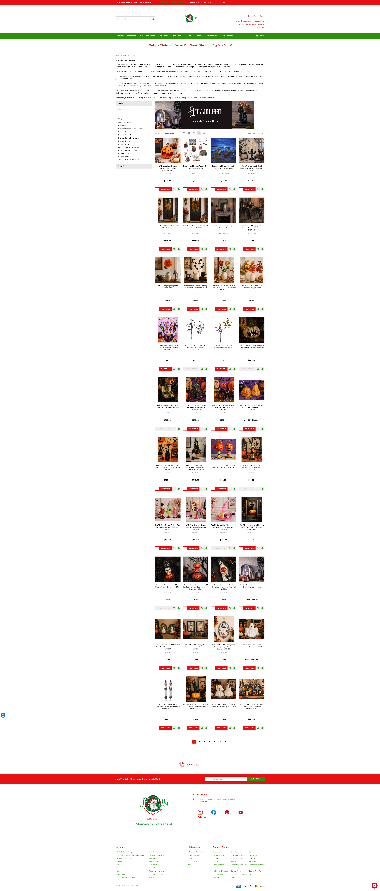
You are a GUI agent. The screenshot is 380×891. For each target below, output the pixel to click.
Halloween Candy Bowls (126, 132)
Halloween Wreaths (124, 156)
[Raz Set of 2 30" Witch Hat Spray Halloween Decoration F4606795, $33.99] (196, 270)
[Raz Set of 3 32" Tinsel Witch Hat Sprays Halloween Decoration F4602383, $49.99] (168, 330)
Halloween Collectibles (125, 135)
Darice (251, 852)
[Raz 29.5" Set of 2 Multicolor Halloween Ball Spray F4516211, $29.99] (223, 330)
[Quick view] (174, 189)
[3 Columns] (194, 133)
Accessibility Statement (247, 24)
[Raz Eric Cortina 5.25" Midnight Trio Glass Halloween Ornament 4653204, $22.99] (168, 569)
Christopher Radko (237, 855)
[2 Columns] (189, 133)
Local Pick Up (153, 852)
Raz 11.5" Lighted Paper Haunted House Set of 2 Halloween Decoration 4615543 (251, 707)
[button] (153, 815)
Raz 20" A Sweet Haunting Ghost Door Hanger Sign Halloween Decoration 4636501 (223, 647)
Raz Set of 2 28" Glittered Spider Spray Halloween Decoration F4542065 (196, 348)
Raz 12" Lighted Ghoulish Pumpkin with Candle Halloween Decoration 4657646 (252, 348)
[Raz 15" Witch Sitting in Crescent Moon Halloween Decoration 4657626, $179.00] (196, 509)
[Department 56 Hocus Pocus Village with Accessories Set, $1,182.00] (196, 150)
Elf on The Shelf (218, 865)
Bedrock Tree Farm (255, 871)
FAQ (117, 865)
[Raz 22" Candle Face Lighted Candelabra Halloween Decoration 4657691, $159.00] (251, 150)
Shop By (199, 36)
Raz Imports (217, 852)
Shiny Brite (217, 868)
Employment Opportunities (125, 877)
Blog (117, 871)
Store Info (152, 868)
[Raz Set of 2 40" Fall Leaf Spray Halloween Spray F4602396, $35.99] (251, 270)
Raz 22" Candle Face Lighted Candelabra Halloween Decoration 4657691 (251, 168)
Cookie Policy (120, 874)
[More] (137, 36)
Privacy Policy (153, 858)
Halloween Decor (147, 36)
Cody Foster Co (236, 858)
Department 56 (218, 855)
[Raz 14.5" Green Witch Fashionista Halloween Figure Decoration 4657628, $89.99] (251, 449)
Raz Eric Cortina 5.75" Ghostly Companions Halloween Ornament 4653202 (224, 587)
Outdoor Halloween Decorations (129, 147)
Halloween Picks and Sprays (127, 150)
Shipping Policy (154, 865)
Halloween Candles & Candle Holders (130, 129)
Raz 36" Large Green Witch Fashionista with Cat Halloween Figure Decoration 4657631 (196, 467)
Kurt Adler (216, 858)
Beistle (233, 861)
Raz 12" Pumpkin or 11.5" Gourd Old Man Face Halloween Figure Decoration (252, 407)
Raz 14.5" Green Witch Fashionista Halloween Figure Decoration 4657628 (251, 467)
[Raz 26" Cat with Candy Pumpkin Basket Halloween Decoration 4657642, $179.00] (223, 389)
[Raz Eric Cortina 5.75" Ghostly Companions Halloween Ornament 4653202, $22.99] (223, 569)
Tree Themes (177, 36)
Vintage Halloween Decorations (128, 159)
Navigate (120, 847)
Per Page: (252, 133)
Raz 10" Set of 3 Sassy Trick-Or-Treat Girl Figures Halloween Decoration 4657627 (167, 527)
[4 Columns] (199, 133)
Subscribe (256, 779)
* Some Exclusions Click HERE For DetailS (171, 2)
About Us (261, 24)
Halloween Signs (123, 153)
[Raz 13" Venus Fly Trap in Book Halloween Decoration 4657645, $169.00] (168, 389)
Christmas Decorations (126, 36)
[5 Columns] (204, 133)
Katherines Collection (220, 871)
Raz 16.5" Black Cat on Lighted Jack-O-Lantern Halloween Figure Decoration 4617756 (195, 707)
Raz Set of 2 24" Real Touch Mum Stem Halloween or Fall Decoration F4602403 (224, 288)
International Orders (156, 874)
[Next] (225, 742)
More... (251, 874)
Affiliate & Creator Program (125, 852)
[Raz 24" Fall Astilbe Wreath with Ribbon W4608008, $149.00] (168, 210)
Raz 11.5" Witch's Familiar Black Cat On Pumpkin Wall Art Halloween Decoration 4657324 (252, 527)
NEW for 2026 (122, 126)
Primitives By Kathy (238, 868)
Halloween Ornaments (125, 144)
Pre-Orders (163, 36)
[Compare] (179, 189)
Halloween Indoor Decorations (128, 138)
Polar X (215, 861)
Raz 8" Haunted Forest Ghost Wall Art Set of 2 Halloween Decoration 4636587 (168, 647)
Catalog (118, 868)
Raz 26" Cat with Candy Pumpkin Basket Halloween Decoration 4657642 (223, 407)
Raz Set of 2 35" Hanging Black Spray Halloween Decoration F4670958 (251, 228)
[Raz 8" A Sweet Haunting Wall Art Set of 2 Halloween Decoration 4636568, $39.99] (196, 629)
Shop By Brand (154, 877)
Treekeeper (253, 855)
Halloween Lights (124, 141)
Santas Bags (253, 861)
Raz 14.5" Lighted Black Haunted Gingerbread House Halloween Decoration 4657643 (195, 407)
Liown (251, 868)
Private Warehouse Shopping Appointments (248, 21)
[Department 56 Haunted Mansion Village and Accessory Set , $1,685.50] (223, 150)
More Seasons (227, 36)
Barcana (252, 858)
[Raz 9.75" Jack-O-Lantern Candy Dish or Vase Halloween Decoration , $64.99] (223, 449)
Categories (122, 119)
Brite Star (234, 852)
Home (118, 56)
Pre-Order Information (156, 855)
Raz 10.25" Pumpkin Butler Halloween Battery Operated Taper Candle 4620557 (168, 707)
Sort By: (158, 133)
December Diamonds (238, 865)
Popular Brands (221, 847)
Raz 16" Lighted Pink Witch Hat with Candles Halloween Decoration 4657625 (223, 527)
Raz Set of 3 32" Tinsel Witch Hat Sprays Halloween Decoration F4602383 (167, 348)
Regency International (239, 874)
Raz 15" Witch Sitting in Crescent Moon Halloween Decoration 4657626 (195, 527)
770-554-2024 (206, 802)
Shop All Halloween (124, 123)
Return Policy (153, 861)
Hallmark (216, 877)
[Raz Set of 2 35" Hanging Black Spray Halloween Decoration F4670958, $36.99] (251, 210)
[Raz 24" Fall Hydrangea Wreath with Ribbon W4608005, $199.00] (196, 210)
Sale (189, 36)
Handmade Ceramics (256, 865)
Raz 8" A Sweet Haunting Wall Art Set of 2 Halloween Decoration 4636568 (196, 647)
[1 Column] (184, 133)
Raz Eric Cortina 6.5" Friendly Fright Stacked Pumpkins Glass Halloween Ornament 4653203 (195, 587)
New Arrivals (212, 36)
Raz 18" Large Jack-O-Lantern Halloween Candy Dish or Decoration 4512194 (167, 168)
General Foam (236, 871)
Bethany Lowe (218, 874)
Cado (233, 877)
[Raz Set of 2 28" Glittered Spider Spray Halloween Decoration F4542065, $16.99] (196, 330)
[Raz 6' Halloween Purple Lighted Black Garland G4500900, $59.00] (223, 210)
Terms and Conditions (156, 871)
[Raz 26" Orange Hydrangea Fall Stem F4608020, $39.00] (168, 270)
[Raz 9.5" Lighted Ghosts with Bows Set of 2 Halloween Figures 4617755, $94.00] (223, 689)
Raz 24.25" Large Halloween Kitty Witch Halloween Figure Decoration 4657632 (167, 467)
